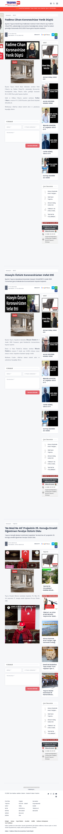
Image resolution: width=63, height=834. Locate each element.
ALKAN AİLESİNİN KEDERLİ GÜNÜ (36, 8)
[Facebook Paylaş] (56, 37)
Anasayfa (8, 15)
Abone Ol (36, 34)
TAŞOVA (15, 523)
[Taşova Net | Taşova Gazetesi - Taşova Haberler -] (12, 3)
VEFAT (14, 15)
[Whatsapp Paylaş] (56, 34)
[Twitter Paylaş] (53, 34)
